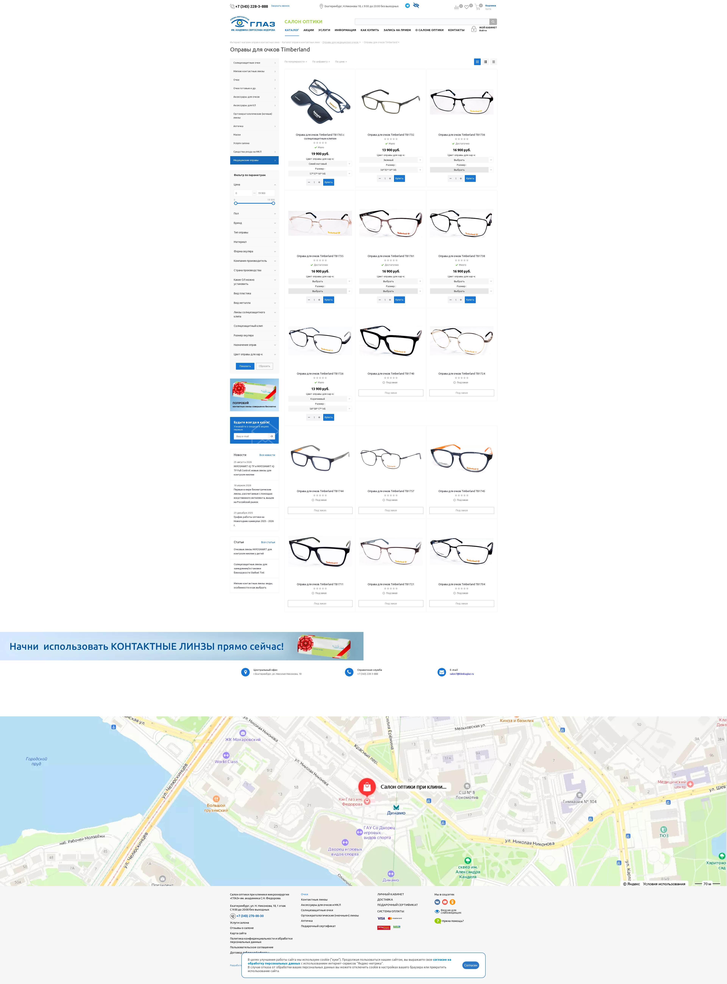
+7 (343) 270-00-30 (250, 916)
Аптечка (307, 920)
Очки (304, 894)
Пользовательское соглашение (251, 947)
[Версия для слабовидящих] (416, 6)
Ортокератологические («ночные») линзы (330, 915)
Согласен (470, 965)
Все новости (267, 455)
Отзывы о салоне (242, 927)
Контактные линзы (314, 899)
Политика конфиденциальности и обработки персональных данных (261, 940)
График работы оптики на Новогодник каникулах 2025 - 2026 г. (254, 521)
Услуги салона (239, 922)
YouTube (445, 902)
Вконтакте (437, 902)
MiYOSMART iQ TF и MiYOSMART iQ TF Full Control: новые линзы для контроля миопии (254, 470)
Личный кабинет (390, 894)
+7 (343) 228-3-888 (251, 6)
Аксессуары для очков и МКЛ (321, 904)
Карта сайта (238, 933)
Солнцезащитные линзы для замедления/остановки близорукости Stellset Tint (250, 568)
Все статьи (268, 542)
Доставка (385, 899)
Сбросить (264, 366)
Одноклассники (452, 902)
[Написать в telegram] (407, 6)
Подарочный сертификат (318, 926)
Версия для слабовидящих (449, 911)
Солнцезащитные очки (317, 910)
